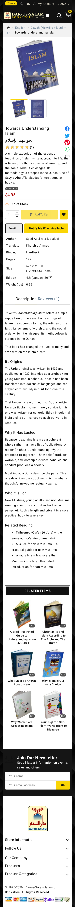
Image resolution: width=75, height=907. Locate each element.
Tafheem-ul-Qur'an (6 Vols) (34, 532)
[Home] (10, 28)
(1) (32, 147)
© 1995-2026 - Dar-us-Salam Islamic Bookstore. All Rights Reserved (30, 889)
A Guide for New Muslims (34, 544)
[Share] (67, 129)
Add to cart (39, 214)
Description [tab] (26, 299)
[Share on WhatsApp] (67, 149)
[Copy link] (67, 156)
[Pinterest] (67, 142)
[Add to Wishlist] (64, 214)
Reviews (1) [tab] (48, 299)
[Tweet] (67, 135)
